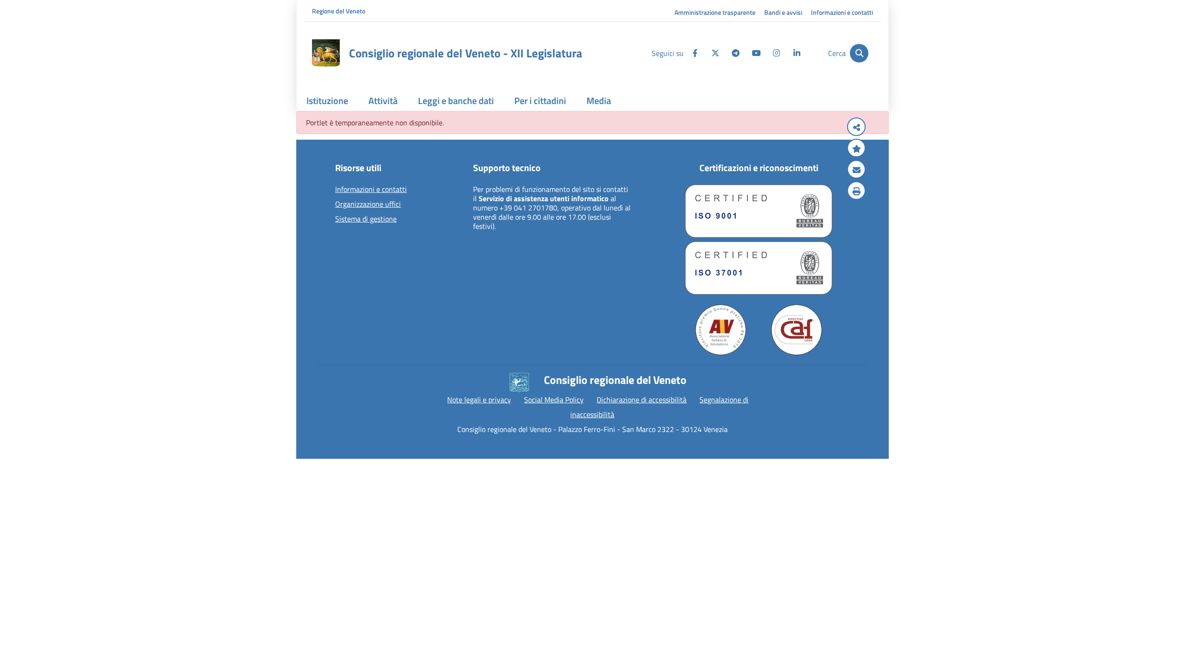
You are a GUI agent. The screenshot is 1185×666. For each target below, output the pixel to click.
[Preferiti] (856, 148)
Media (598, 100)
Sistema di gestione (366, 219)
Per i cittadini (540, 100)
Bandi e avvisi (783, 12)
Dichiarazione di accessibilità (641, 399)
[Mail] (856, 170)
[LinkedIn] (796, 53)
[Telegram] (735, 53)
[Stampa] (856, 191)
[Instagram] (776, 53)
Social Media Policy (554, 399)
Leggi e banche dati (456, 100)
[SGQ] (758, 211)
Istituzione (327, 100)
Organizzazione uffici (368, 204)
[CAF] (796, 330)
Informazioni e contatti (842, 12)
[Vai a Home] (325, 53)
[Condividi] (856, 127)
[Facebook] (695, 53)
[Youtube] (756, 53)
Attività (383, 100)
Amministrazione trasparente (714, 12)
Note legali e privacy (479, 399)
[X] (715, 53)
